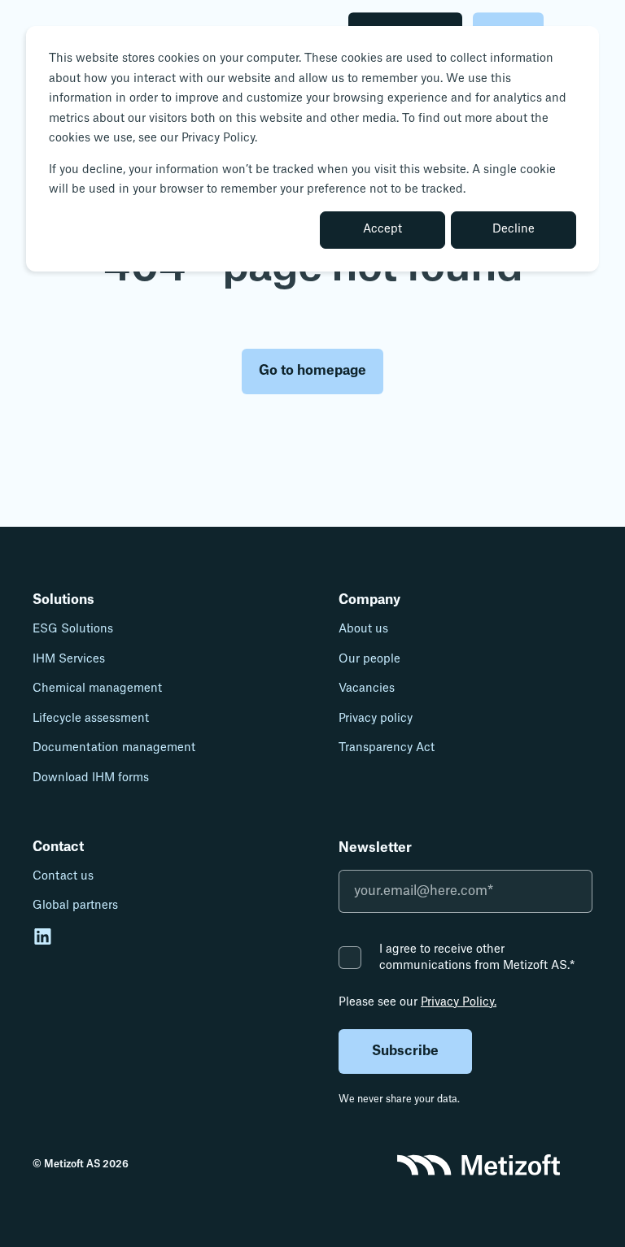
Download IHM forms (91, 778)
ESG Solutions (73, 629)
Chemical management (97, 688)
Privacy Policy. (458, 1002)
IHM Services (69, 659)
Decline (513, 229)
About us (363, 629)
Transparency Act (387, 748)
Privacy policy (376, 718)
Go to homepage (312, 370)
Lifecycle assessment (91, 718)
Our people (369, 659)
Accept (382, 229)
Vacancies (367, 688)
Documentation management (114, 748)
